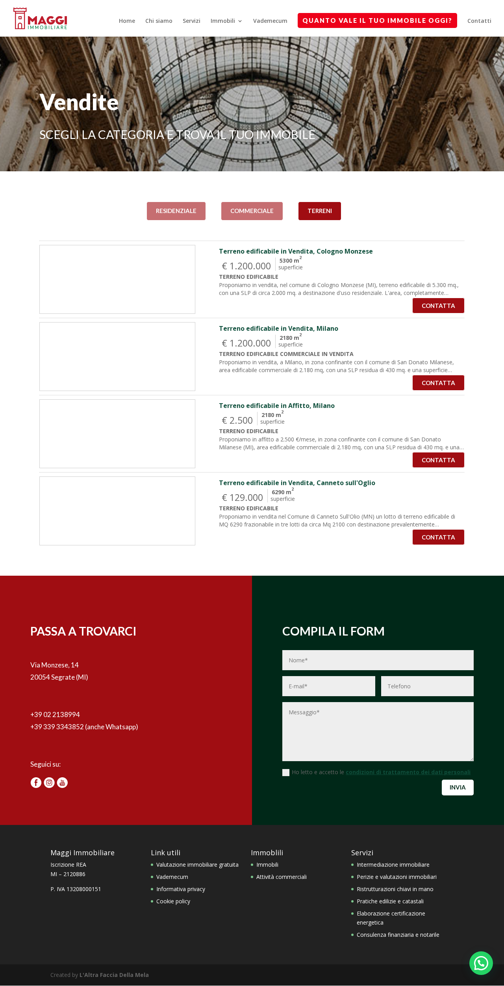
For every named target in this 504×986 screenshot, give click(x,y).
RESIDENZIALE (176, 210)
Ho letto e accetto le (381, 772)
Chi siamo (158, 21)
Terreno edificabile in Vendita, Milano (278, 328)
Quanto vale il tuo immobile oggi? (377, 20)
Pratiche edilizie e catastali (390, 901)
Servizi (191, 21)
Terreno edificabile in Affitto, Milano (277, 405)
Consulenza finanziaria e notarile (398, 934)
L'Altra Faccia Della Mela (114, 975)
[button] (481, 963)
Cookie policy (173, 901)
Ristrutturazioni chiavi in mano (395, 889)
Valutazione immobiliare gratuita (197, 864)
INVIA (458, 787)
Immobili (223, 21)
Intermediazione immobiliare (393, 864)
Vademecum (270, 21)
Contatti (479, 21)
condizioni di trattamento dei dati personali (408, 772)
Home (127, 21)
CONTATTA (438, 305)
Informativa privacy (180, 889)
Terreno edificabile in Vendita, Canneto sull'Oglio (297, 482)
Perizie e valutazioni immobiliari (397, 876)
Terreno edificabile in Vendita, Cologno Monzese (296, 251)
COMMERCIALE (252, 210)
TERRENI (320, 210)
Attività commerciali (281, 876)
